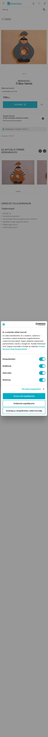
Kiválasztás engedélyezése (24, 403)
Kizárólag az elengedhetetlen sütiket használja (24, 411)
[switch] (42, 366)
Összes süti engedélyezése (24, 396)
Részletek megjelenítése (31, 389)
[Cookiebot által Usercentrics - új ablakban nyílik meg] (35, 324)
